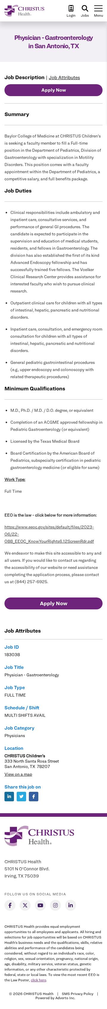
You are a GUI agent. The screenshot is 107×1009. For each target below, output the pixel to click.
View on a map (18, 774)
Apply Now (53, 90)
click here (38, 980)
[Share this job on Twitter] (21, 796)
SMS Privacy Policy (77, 993)
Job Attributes (64, 77)
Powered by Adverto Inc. (55, 998)
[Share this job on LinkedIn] (9, 796)
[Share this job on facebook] (33, 796)
